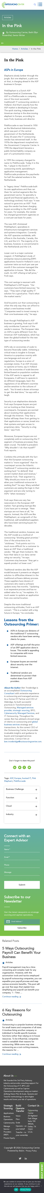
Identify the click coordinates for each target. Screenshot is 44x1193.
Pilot (18, 1119)
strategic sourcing (21, 711)
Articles (7, 18)
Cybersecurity (9, 1123)
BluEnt (21, 1151)
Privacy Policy (31, 1151)
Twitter (20, 1158)
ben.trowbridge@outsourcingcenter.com (23, 742)
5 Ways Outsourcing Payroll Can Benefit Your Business (21, 953)
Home (15, 49)
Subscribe (21, 928)
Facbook (24, 767)
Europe (17, 778)
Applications (9, 1113)
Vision (18, 1116)
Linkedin (14, 767)
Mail (29, 767)
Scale (18, 1123)
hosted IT (26, 778)
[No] (41, 1186)
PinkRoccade (20, 781)
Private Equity (9, 1138)
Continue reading (10, 997)
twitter (19, 767)
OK (16, 1189)
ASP (11, 778)
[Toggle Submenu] (36, 789)
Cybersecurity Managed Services (19, 713)
